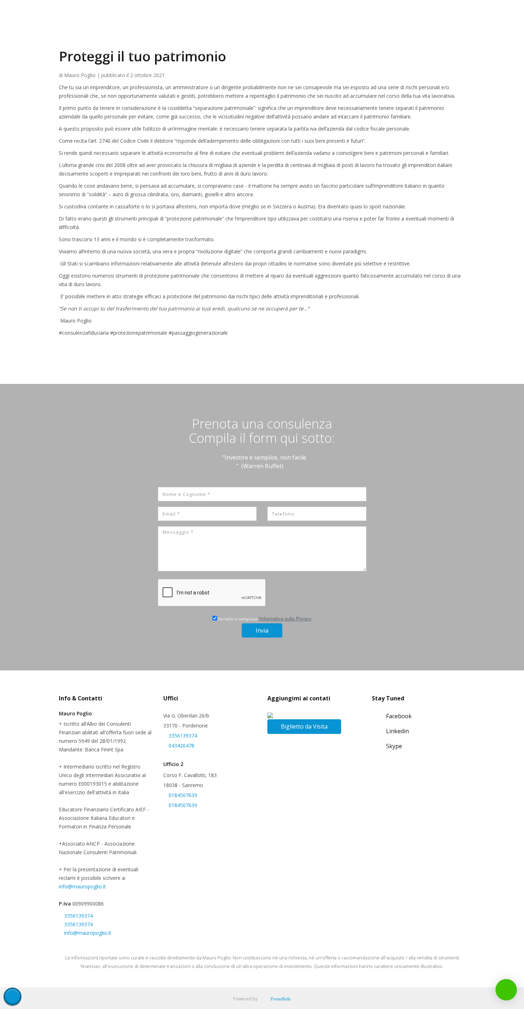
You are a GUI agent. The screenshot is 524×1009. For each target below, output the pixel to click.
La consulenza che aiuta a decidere (237, 53)
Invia (262, 630)
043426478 (181, 745)
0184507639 (183, 795)
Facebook (399, 716)
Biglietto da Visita (304, 726)
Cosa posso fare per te (152, 53)
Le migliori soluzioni (317, 53)
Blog (431, 53)
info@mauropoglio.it (82, 886)
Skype (394, 746)
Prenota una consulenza (384, 53)
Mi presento (96, 53)
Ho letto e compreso (264, 618)
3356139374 (78, 915)
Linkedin (397, 731)
